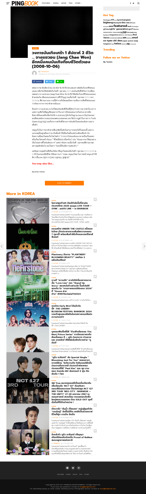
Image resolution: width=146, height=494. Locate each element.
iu (138, 29)
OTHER (77, 3)
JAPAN (63, 3)
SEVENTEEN (113, 38)
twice (117, 43)
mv (124, 35)
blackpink (117, 23)
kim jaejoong (132, 32)
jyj (121, 32)
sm (124, 37)
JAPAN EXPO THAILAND (111, 32)
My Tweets (107, 62)
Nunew (130, 35)
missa (120, 35)
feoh (129, 26)
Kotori (55, 212)
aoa (115, 20)
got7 (130, 29)
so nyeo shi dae (112, 40)
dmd (133, 23)
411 (112, 19)
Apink (119, 20)
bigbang (108, 22)
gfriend (106, 29)
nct (126, 35)
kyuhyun (106, 35)
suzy (136, 40)
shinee (119, 38)
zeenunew (133, 44)
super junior (127, 41)
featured (120, 25)
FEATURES (46, 3)
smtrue (129, 38)
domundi (106, 26)
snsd (135, 37)
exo (111, 26)
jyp (125, 32)
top (112, 44)
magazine (113, 35)
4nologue (107, 20)
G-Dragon (135, 26)
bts (123, 22)
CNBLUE (129, 23)
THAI (70, 3)
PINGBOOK (45, 71)
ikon (135, 29)
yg (128, 43)
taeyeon (107, 43)
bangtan (126, 19)
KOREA (56, 3)
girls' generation (119, 29)
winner (123, 44)
